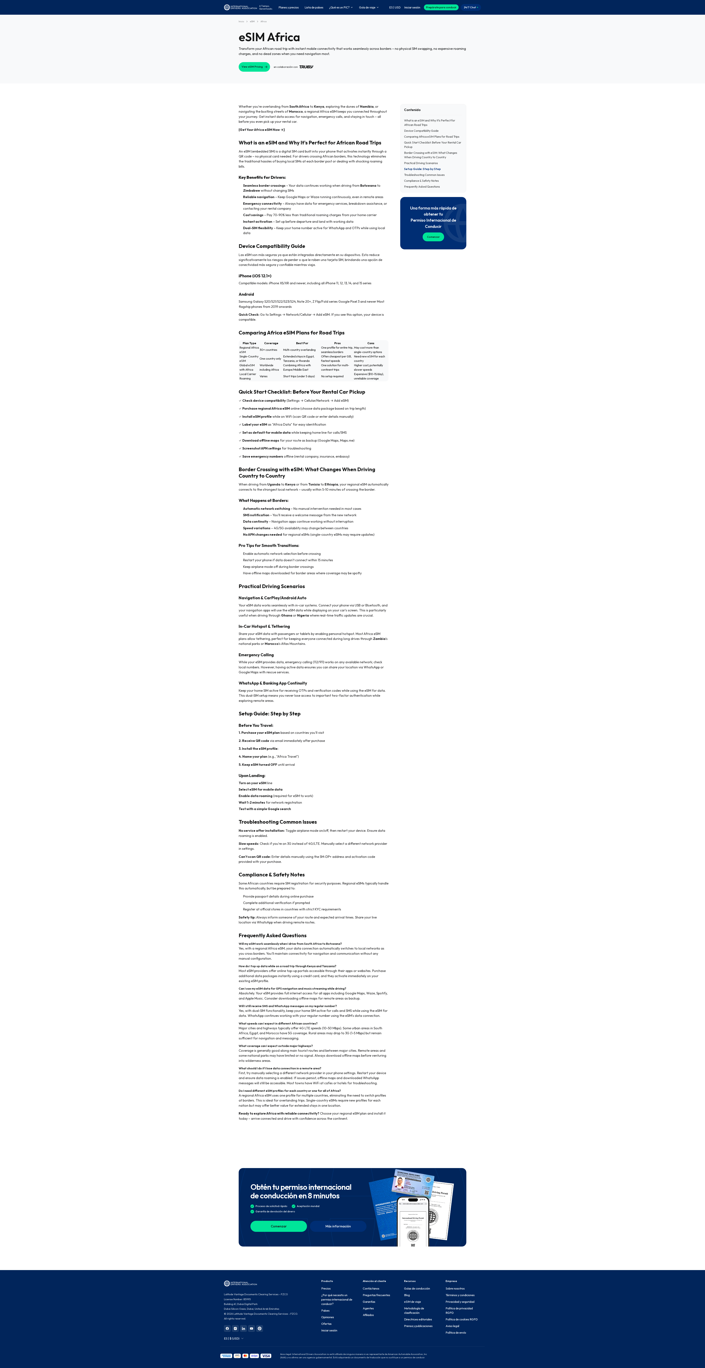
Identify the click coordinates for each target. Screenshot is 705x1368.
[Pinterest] (259, 1328)
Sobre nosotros (455, 1288)
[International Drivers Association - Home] (240, 7)
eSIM (252, 21)
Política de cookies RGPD (462, 1319)
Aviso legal (452, 1326)
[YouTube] (251, 1328)
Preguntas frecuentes (376, 1295)
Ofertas (326, 1324)
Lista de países (314, 7)
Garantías (369, 1301)
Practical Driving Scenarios (421, 163)
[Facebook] (227, 1328)
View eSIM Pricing (252, 66)
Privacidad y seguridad (460, 1301)
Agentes (368, 1308)
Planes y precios (289, 7)
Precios (326, 1288)
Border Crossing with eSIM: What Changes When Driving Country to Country (430, 155)
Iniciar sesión (329, 1330)
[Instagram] (235, 1328)
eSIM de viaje (412, 1301)
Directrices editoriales (418, 1319)
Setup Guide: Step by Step (422, 169)
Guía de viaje (367, 7)
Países (325, 1310)
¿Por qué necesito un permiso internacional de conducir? (336, 1299)
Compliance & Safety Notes (421, 180)
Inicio (241, 21)
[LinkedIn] (243, 1328)
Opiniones (327, 1317)
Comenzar (433, 237)
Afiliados (368, 1315)
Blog (407, 1295)
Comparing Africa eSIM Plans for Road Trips (431, 136)
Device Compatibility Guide (421, 130)
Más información (338, 1226)
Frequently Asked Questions (422, 186)
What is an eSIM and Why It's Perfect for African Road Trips (429, 123)
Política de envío (456, 1332)
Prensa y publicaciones (418, 1326)
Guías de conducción (417, 1288)
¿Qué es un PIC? (339, 7)
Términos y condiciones (460, 1295)
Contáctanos (371, 1288)
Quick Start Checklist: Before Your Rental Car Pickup (432, 145)
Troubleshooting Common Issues (424, 175)
